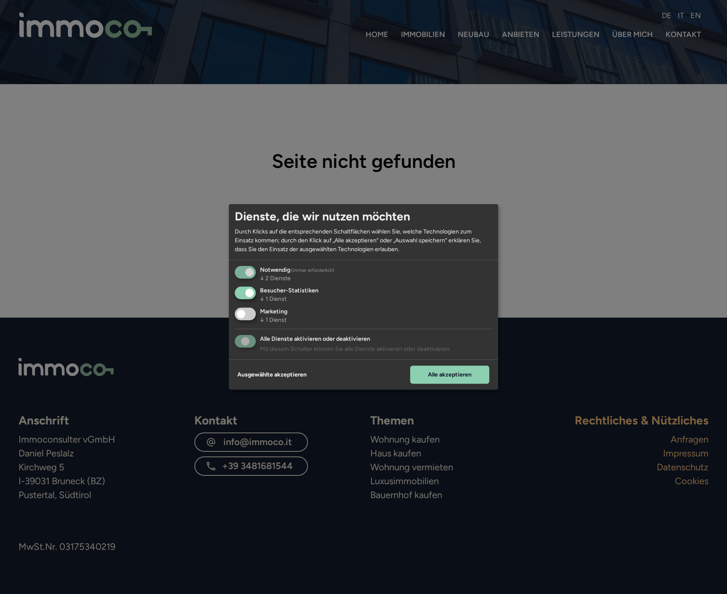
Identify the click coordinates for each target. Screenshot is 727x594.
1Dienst (273, 299)
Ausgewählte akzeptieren (272, 374)
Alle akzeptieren (450, 374)
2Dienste (275, 278)
